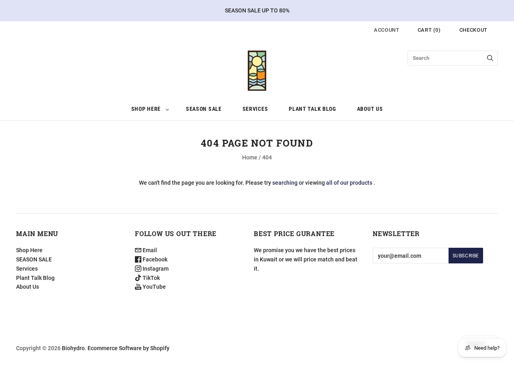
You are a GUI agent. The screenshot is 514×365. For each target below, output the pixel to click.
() (429, 30)
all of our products (349, 182)
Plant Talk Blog (312, 109)
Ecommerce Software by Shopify (128, 348)
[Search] (490, 58)
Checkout (473, 30)
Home (249, 157)
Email (149, 250)
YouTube (153, 286)
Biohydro (73, 348)
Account (387, 30)
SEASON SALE (204, 109)
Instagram (155, 268)
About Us (370, 109)
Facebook (154, 259)
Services (255, 109)
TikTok (150, 278)
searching (285, 182)
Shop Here (146, 109)
